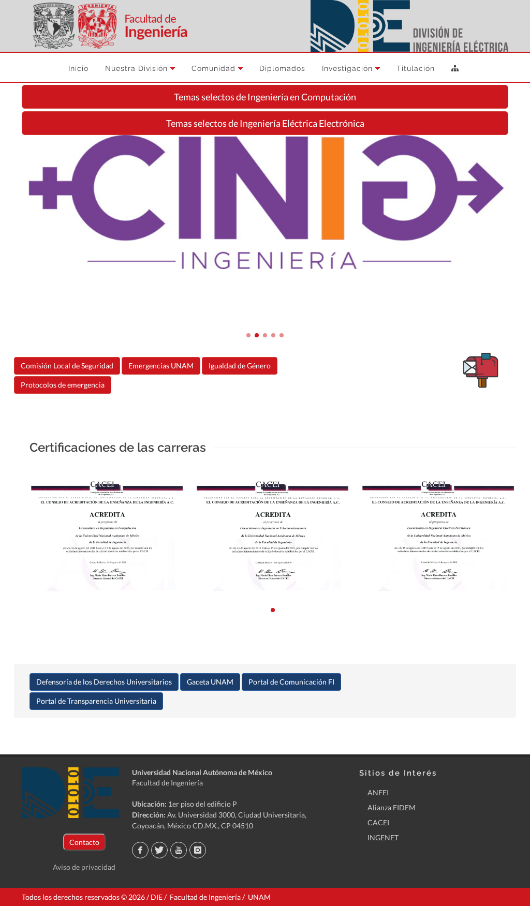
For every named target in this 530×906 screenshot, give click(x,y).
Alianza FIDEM (391, 807)
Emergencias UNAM (161, 365)
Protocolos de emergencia (63, 384)
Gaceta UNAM (210, 681)
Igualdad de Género (240, 365)
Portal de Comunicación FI (291, 681)
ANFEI (378, 792)
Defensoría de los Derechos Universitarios (104, 681)
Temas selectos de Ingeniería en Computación (265, 96)
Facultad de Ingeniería (167, 782)
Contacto (84, 842)
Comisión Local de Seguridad (67, 365)
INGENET (383, 837)
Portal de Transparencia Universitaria (96, 700)
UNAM (259, 897)
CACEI (378, 822)
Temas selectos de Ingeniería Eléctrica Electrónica (265, 123)
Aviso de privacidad (84, 867)
